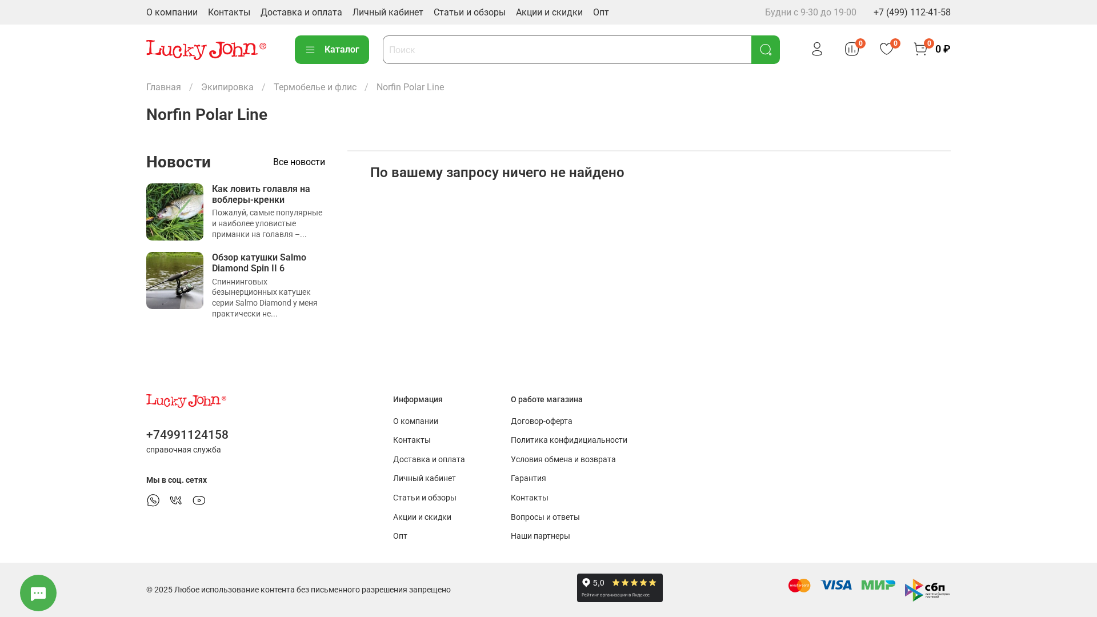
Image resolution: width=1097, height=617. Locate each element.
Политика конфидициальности (569, 440)
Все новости (299, 162)
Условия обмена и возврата (563, 459)
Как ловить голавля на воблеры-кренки (261, 194)
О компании (172, 12)
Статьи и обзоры (470, 12)
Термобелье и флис (315, 87)
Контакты (229, 12)
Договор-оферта (541, 421)
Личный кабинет (388, 12)
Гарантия (528, 478)
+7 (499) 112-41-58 (912, 12)
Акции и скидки (549, 12)
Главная (163, 87)
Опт (601, 12)
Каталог (342, 49)
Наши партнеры (540, 536)
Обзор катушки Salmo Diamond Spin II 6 (259, 263)
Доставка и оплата (301, 12)
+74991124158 (187, 435)
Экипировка (227, 87)
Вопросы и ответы (545, 517)
